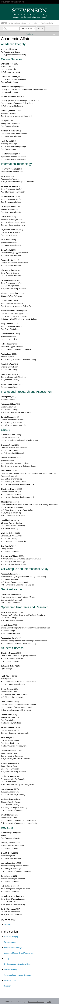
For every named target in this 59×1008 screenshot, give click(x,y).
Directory (35, 23)
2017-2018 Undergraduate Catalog (13, 23)
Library (6, 958)
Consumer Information (36, 1002)
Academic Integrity (11, 936)
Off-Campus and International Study (17, 964)
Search (40, 29)
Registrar (7, 986)
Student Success (10, 980)
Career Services (10, 942)
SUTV (49, 1002)
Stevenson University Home (12, 2)
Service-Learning (10, 969)
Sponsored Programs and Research (17, 975)
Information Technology (13, 947)
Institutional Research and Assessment (18, 953)
